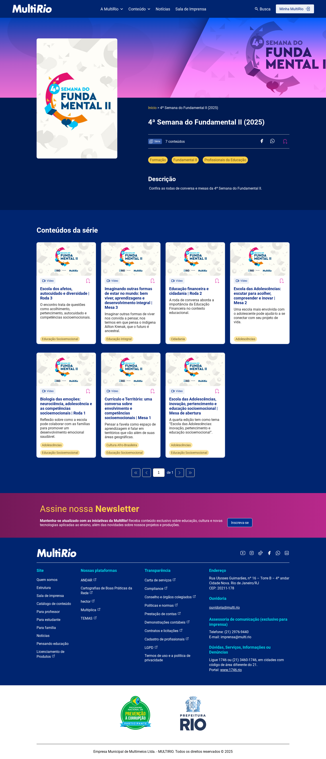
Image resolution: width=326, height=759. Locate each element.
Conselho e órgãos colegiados (168, 597)
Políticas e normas (160, 605)
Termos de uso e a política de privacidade (167, 658)
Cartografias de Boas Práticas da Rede (106, 590)
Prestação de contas (161, 614)
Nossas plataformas (99, 570)
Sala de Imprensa (190, 9)
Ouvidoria (217, 598)
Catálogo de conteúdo (54, 604)
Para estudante (48, 620)
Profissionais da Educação (225, 160)
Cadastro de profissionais (165, 639)
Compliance (154, 589)
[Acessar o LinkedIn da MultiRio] (286, 553)
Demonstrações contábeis (165, 622)
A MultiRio (109, 9)
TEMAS (87, 618)
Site (40, 570)
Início (152, 108)
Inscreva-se (240, 523)
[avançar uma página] (179, 472)
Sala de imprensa (50, 596)
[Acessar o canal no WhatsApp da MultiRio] (278, 553)
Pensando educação (53, 644)
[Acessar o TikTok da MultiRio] (260, 553)
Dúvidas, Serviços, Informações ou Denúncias (240, 649)
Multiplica (89, 610)
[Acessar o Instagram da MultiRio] (251, 553)
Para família (46, 628)
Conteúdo (137, 9)
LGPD (149, 648)
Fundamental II (185, 160)
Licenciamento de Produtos (50, 654)
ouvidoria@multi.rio (224, 607)
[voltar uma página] (146, 472)
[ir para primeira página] (136, 472)
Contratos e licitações (162, 631)
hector (86, 601)
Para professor (48, 612)
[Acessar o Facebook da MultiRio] (269, 553)
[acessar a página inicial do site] (32, 9)
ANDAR (87, 580)
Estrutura (44, 588)
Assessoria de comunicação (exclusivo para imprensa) (248, 621)
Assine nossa (89, 509)
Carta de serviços (158, 580)
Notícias (163, 9)
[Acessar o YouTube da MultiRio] (242, 553)
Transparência (158, 570)
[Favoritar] (87, 280)
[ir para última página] (190, 472)
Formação (158, 160)
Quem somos (47, 580)
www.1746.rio (231, 670)
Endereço (217, 570)
